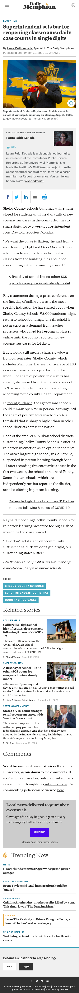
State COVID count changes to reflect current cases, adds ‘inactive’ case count (23, 715)
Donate (64, 989)
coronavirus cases (21, 599)
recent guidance (19, 403)
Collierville (12, 620)
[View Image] (71, 103)
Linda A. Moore (13, 700)
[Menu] (7, 6)
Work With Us (26, 989)
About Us (39, 989)
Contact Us (39, 986)
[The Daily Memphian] (39, 6)
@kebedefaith (34, 181)
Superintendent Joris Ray (27, 592)
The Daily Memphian (22, 986)
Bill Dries (10, 743)
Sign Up (39, 832)
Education (10, 20)
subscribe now (55, 784)
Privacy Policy (52, 989)
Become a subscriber (17, 958)
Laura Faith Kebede (19, 48)
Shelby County (13, 663)
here (60, 790)
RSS (13, 147)
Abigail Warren (13, 657)
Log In (26, 966)
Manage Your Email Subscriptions (40, 842)
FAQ (49, 986)
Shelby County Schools (24, 585)
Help (9, 966)
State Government (16, 706)
